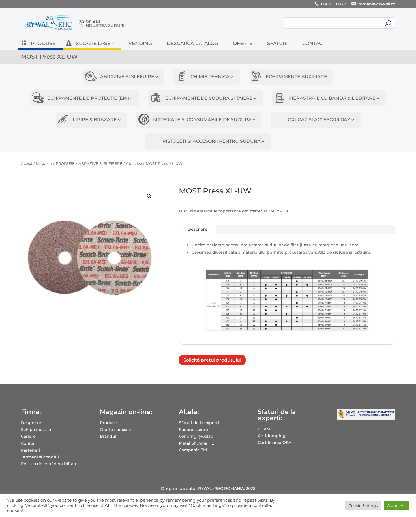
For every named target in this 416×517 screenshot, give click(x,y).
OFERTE (242, 43)
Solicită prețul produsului (212, 360)
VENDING (140, 43)
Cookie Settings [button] (363, 505)
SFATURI (277, 43)
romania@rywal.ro (376, 4)
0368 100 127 (333, 4)
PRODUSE (43, 43)
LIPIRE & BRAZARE (95, 119)
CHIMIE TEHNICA (210, 76)
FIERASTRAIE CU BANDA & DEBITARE (332, 98)
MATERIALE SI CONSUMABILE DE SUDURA (202, 119)
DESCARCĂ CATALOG (192, 43)
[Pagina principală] (49, 29)
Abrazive (134, 163)
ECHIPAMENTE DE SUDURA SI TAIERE (209, 98)
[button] (149, 196)
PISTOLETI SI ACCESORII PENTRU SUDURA (211, 141)
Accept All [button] (396, 505)
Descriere (197, 229)
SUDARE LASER (95, 43)
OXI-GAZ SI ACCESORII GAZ (319, 119)
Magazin (44, 163)
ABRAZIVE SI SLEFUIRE (127, 76)
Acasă (26, 163)
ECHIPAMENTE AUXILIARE (296, 76)
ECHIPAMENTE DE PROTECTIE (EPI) (88, 98)
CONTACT (313, 43)
